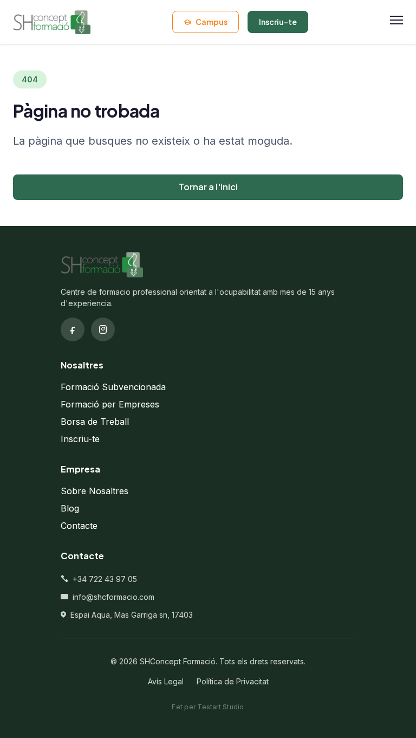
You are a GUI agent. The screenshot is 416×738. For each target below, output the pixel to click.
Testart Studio (220, 707)
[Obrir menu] (396, 22)
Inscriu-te (80, 438)
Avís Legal (166, 681)
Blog (70, 508)
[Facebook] (72, 329)
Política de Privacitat (233, 681)
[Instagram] (103, 329)
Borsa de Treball (95, 421)
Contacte (79, 525)
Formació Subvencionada (113, 386)
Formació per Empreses (110, 404)
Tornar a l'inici (208, 186)
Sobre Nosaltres (94, 490)
